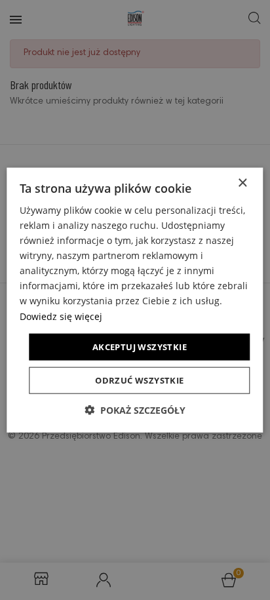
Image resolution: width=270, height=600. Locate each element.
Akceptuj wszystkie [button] (139, 346)
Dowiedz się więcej (61, 316)
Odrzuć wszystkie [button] (139, 380)
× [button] (242, 183)
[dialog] (135, 300)
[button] (135, 410)
